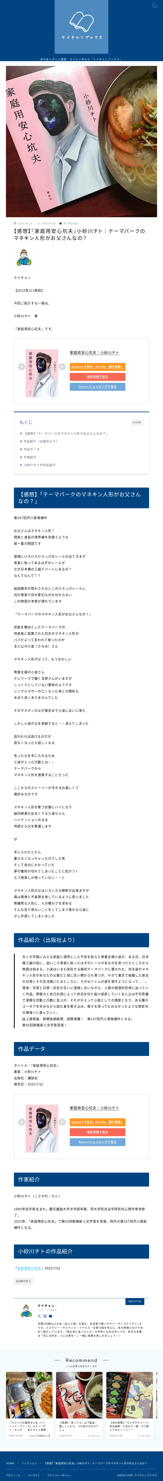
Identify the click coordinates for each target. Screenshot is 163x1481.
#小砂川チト (23, 1281)
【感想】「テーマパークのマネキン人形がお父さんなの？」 (66, 433)
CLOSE (137, 422)
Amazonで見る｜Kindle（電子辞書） (97, 366)
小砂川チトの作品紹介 (40, 465)
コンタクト (34, 1475)
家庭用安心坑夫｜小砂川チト (94, 353)
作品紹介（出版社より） (41, 441)
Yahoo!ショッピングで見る (98, 386)
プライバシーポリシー (59, 1475)
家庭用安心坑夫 (29, 1268)
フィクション (71, 223)
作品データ (32, 449)
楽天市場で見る (97, 376)
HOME (10, 1463)
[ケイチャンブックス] (81, 27)
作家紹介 (30, 457)
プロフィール (13, 1475)
